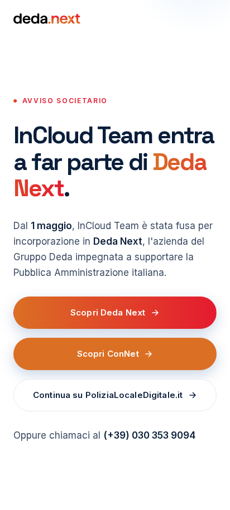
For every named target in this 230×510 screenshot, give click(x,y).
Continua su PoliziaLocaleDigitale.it (108, 395)
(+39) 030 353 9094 (149, 435)
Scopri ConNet (108, 353)
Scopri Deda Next (107, 312)
